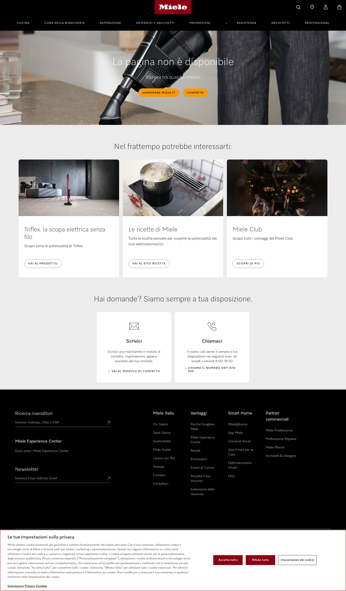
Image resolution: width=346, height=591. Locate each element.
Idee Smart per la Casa (240, 452)
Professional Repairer (281, 439)
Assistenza (246, 23)
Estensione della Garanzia (202, 492)
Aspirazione (110, 23)
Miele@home (237, 424)
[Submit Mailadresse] (108, 479)
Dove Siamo (162, 433)
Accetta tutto (227, 560)
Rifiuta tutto (260, 560)
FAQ (231, 476)
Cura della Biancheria (64, 23)
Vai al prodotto (43, 263)
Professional (317, 23)
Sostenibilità (162, 441)
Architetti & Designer (281, 456)
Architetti (280, 23)
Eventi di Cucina (202, 467)
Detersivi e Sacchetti (155, 23)
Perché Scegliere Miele (203, 427)
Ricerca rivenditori (34, 413)
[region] (173, 560)
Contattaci (160, 483)
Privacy (30, 586)
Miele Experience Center (203, 440)
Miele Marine (275, 447)
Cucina (23, 23)
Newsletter (26, 469)
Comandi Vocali (239, 441)
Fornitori (159, 475)
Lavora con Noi (164, 458)
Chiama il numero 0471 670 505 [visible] (211, 370)
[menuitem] (26, 22)
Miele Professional (279, 430)
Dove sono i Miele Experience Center (41, 451)
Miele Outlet (162, 449)
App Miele (235, 433)
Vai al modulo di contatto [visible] (136, 371)
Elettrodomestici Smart (240, 465)
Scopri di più (248, 263)
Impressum (16, 586)
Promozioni (200, 23)
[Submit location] (108, 423)
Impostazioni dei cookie (297, 560)
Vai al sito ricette (149, 263)
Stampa (158, 466)
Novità (195, 450)
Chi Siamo (160, 424)
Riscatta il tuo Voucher (201, 479)
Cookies (41, 586)
